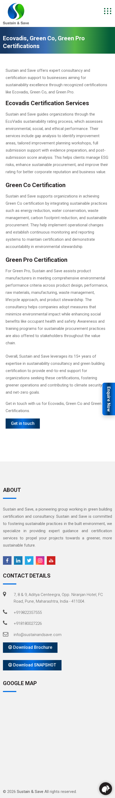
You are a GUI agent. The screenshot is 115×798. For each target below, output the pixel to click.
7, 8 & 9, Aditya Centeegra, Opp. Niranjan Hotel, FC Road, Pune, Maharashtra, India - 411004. (58, 598)
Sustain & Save (30, 791)
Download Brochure (32, 647)
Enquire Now (108, 399)
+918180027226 (28, 623)
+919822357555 (28, 612)
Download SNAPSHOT (34, 664)
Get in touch (22, 423)
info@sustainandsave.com (38, 634)
